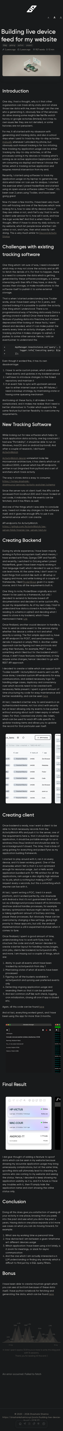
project (29, 45)
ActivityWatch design (14, 458)
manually (7, 142)
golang (12, 45)
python (21, 45)
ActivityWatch (10, 452)
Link (25, 619)
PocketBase (29, 582)
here (45, 696)
